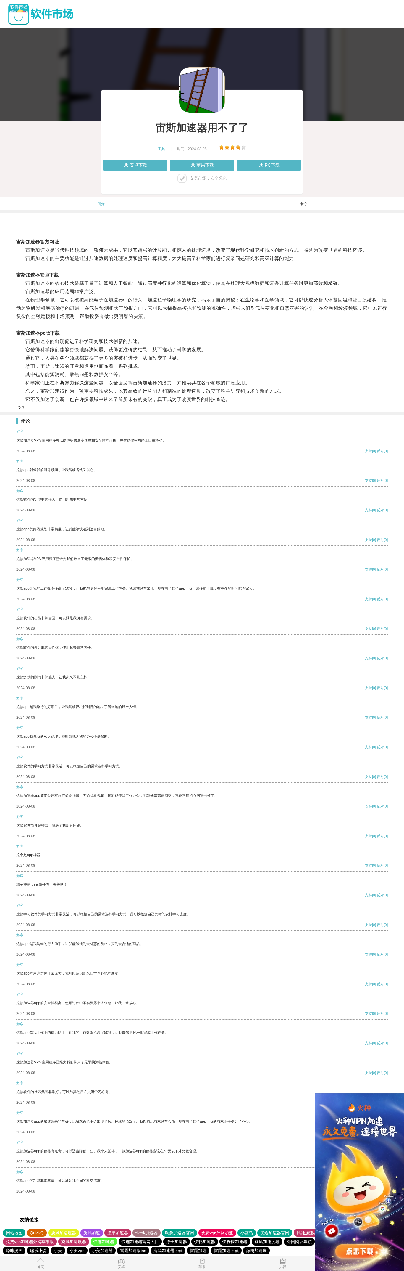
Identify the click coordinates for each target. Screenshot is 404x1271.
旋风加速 (91, 1232)
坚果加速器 (117, 1232)
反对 (380, 451)
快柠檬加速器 (234, 1241)
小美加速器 (102, 1250)
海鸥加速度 (256, 1250)
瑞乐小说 (38, 1250)
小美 (58, 1250)
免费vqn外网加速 (217, 1232)
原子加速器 (176, 1241)
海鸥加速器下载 (167, 1250)
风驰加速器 (307, 1232)
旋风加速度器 (63, 1232)
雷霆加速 (198, 1250)
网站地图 (14, 1232)
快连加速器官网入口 (140, 1241)
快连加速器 (103, 1241)
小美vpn (77, 1250)
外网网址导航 (299, 1241)
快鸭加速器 (204, 1241)
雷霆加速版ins (133, 1250)
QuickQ (37, 1232)
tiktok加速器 (146, 1232)
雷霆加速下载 (226, 1250)
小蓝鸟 (246, 1232)
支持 (368, 451)
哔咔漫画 (14, 1250)
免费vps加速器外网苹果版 (30, 1241)
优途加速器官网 (274, 1232)
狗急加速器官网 (179, 1232)
